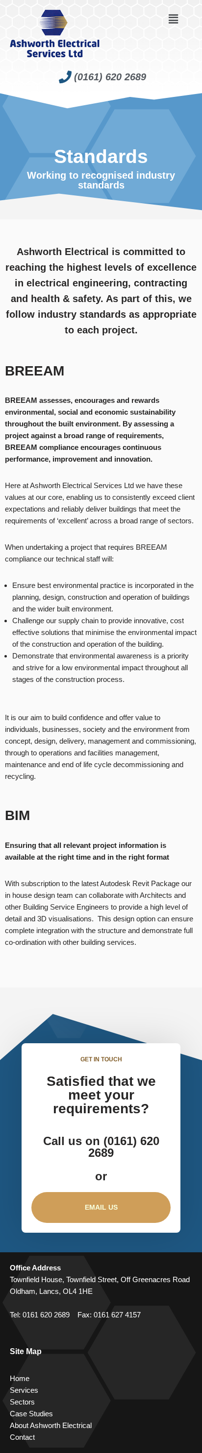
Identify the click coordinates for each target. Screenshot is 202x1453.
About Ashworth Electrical (51, 1425)
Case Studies (31, 1413)
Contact (22, 1437)
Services (24, 1390)
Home (19, 1378)
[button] (173, 19)
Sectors (22, 1402)
